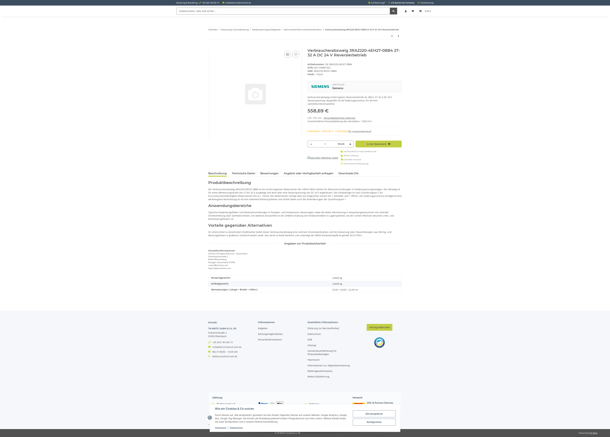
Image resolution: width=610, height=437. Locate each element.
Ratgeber (263, 328)
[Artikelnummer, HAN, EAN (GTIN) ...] (393, 11)
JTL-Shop (593, 433)
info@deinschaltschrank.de (238, 2)
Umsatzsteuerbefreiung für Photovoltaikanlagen (322, 352)
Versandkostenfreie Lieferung (339, 117)
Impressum (314, 359)
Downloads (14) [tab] (349, 173)
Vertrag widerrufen (379, 327)
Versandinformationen (270, 339)
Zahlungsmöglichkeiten (270, 333)
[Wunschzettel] (413, 11)
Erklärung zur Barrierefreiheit (323, 328)
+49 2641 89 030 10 (210, 2)
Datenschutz (314, 333)
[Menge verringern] (311, 144)
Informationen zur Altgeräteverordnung (329, 365)
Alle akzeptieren (374, 413)
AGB (310, 339)
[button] (405, 11)
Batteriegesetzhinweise (320, 371)
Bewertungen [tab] (269, 173)
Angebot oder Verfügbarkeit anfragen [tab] (308, 173)
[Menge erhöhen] (350, 144)
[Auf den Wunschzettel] (295, 54)
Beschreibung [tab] (217, 173)
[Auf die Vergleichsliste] (287, 54)
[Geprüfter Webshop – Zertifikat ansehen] (323, 157)
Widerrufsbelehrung (318, 376)
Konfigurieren (374, 422)
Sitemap (312, 345)
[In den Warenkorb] (210, 46)
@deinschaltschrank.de (224, 356)
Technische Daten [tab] (243, 173)
